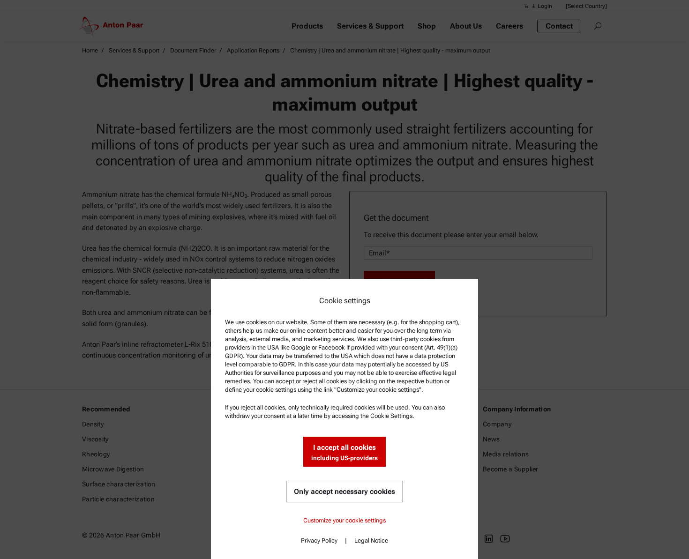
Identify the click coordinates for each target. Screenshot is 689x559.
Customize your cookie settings (344, 520)
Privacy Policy (319, 540)
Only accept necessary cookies (344, 491)
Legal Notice (371, 540)
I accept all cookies (344, 452)
